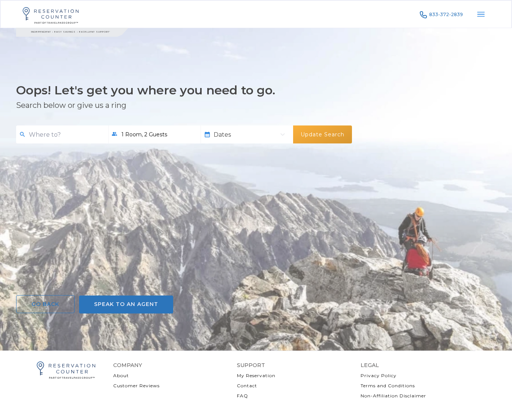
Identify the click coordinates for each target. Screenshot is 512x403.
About (121, 375)
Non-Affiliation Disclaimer (393, 396)
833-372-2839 (446, 14)
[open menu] (481, 14)
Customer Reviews (136, 385)
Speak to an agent (126, 304)
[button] (154, 134)
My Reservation (256, 375)
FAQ (242, 396)
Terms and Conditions (388, 385)
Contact (247, 385)
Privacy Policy (379, 375)
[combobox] (65, 134)
